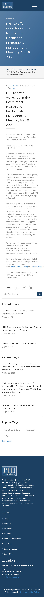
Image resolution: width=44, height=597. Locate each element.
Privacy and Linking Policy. (29, 592)
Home (8, 69)
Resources (8, 528)
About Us (7, 523)
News (33, 69)
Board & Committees (12, 539)
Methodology (32, 430)
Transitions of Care (12, 430)
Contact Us (8, 554)
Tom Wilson (13, 85)
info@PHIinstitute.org (19, 266)
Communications (21, 69)
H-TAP (7, 436)
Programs (7, 534)
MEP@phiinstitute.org (10, 577)
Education (7, 544)
